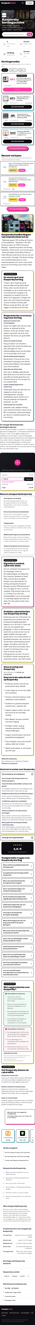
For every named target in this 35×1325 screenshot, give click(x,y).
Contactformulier (10, 1296)
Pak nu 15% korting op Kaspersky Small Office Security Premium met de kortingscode (21, 165)
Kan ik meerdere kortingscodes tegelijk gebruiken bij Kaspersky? (15, 898)
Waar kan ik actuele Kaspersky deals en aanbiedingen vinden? (14, 955)
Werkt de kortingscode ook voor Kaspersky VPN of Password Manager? (14, 923)
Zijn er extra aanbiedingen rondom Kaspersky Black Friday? (15, 939)
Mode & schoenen (14, 1312)
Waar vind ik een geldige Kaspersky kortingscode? (16, 866)
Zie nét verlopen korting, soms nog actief (17, 1152)
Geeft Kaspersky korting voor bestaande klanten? (13, 947)
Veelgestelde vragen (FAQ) (13, 1292)
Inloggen (29, 3)
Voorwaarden (28, 103)
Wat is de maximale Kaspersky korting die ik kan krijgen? (14, 882)
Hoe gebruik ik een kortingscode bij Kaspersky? (15, 874)
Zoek (29, 34)
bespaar (8, 3)
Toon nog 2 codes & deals (17, 148)
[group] (8, 1135)
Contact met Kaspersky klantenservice (16, 1160)
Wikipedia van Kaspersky (9, 763)
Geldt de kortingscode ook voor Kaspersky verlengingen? (14, 906)
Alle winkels (5, 1312)
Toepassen (29, 479)
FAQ (32, 1312)
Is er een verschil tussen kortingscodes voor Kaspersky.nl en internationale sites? (16, 972)
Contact (4, 1315)
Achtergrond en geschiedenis (13, 837)
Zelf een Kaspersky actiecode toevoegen (17, 1156)
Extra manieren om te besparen (13, 774)
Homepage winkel (10, 1300)
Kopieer (22, 170)
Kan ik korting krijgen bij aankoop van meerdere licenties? (15, 963)
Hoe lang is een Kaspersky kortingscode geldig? (12, 913)
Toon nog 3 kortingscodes (17, 209)
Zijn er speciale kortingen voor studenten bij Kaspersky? (14, 890)
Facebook (6, 1276)
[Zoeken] (22, 3)
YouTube (22, 1276)
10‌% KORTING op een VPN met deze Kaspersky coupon (20, 195)
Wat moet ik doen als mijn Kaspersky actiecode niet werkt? (16, 932)
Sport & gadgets (25, 1312)
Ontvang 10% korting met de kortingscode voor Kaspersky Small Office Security (20, 179)
